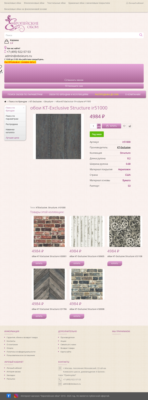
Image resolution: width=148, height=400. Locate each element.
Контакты (11, 341)
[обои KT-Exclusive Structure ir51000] (58, 136)
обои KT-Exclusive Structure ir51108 (124, 256)
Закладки (11, 375)
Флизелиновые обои (34, 3)
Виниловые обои (12, 3)
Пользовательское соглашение (21, 355)
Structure (52, 207)
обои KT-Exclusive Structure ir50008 (87, 309)
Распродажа (12, 124)
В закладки (124, 125)
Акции (63, 341)
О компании (12, 344)
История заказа (14, 371)
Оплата (10, 348)
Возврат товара (67, 348)
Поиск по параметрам (12, 117)
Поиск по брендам (18, 101)
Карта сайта (66, 351)
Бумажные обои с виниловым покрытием (89, 3)
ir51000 (61, 207)
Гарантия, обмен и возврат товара (22, 337)
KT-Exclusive (36, 101)
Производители (68, 337)
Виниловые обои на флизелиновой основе (25, 9)
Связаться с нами (68, 344)
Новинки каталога (10, 131)
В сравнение (129, 125)
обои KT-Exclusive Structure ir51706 (49, 309)
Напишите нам (75, 86)
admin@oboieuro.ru (72, 384)
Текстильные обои (56, 3)
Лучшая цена (12, 137)
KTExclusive (41, 207)
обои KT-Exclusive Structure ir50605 (87, 256)
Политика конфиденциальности (21, 351)
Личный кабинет (14, 368)
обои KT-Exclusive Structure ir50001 (49, 256)
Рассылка (11, 378)
